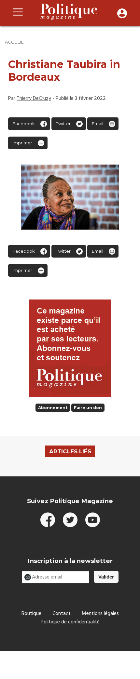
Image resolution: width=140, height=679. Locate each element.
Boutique (31, 613)
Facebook (24, 123)
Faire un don (88, 407)
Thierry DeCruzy (34, 98)
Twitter (63, 123)
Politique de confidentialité (70, 622)
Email (97, 123)
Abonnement (52, 407)
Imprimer (22, 142)
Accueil (14, 42)
